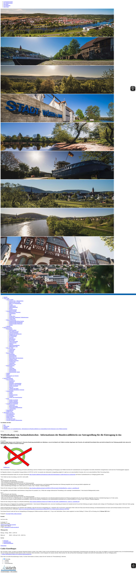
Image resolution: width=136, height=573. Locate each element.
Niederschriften (12, 369)
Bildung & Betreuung (11, 319)
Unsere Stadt (6, 298)
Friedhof (8, 373)
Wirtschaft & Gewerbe (8, 412)
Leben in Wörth (9, 299)
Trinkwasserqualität (13, 341)
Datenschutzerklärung (8, 543)
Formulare (11, 337)
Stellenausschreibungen (14, 345)
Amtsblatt (8, 377)
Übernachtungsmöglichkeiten (15, 407)
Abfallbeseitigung (13, 335)
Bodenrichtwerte (13, 356)
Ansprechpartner (13, 342)
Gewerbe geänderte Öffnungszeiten (14, 420)
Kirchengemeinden (13, 394)
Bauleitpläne (12, 354)
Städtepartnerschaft (13, 307)
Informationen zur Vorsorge (12, 375)
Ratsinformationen (10, 365)
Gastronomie (12, 405)
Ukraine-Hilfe (12, 318)
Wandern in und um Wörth (15, 384)
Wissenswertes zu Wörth (14, 302)
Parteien (11, 393)
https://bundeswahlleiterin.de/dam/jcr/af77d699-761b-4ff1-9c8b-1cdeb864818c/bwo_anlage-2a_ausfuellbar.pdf (54, 501)
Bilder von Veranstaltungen (15, 303)
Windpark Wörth (13, 359)
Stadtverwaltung (12, 330)
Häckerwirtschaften (13, 406)
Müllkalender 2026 (13, 346)
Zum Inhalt (5, 4)
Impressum (5, 540)
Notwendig (7, 559)
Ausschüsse (11, 368)
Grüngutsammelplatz (13, 332)
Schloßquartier (12, 361)
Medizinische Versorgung (14, 312)
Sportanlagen (12, 380)
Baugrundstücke (12, 355)
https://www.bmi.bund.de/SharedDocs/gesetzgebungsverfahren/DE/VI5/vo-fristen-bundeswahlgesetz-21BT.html (44, 509)
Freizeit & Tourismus (8, 378)
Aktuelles (8, 326)
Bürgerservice (9, 328)
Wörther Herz (12, 316)
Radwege (11, 387)
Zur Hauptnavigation (8, 1)
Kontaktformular (7, 542)
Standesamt (11, 350)
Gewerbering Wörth (10, 419)
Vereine (10, 392)
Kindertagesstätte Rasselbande (16, 322)
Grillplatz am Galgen (13, 388)
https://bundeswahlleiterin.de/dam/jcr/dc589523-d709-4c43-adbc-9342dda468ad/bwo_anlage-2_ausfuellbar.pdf (54, 488)
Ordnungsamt (12, 349)
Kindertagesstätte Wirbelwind (15, 323)
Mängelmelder (12, 339)
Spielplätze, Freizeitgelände (15, 383)
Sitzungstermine (12, 370)
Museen (11, 308)
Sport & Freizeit (9, 379)
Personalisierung (8, 563)
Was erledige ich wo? (14, 331)
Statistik (7, 560)
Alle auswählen (14, 571)
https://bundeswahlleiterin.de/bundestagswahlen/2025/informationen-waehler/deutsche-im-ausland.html (52, 474)
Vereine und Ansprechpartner (15, 397)
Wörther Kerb (9, 411)
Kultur (7, 398)
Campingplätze (12, 408)
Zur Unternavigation (8, 3)
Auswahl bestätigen (5, 571)
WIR (10, 314)
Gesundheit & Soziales (11, 311)
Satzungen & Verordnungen (15, 333)
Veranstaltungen (9, 410)
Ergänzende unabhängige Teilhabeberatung (18, 317)
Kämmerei (11, 351)
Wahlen (8, 374)
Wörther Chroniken (13, 401)
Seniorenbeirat (12, 313)
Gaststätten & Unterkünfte (12, 403)
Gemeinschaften (9, 391)
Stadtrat (10, 366)
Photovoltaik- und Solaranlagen (16, 358)
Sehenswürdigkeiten (13, 402)
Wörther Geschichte (13, 399)
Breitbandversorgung (13, 360)
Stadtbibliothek (12, 306)
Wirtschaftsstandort (10, 413)
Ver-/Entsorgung (12, 336)
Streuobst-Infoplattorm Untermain (16, 389)
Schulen (11, 325)
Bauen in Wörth (9, 353)
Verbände (11, 396)
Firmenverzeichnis (10, 416)
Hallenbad (11, 382)
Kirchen (11, 304)
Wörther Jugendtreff (13, 386)
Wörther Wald (9, 417)
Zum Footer (6, 6)
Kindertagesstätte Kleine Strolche (16, 321)
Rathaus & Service (7, 327)
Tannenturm (11, 363)
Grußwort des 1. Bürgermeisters (16, 300)
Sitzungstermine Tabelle (14, 372)
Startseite (5, 297)
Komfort (7, 561)
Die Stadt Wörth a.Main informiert (13, 513)
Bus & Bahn (12, 340)
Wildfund (11, 344)
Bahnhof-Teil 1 (12, 364)
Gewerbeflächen (10, 415)
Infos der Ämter (9, 347)
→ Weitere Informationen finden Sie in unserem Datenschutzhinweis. (16, 554)
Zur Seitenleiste (6, 5)
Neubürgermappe (13, 309)
